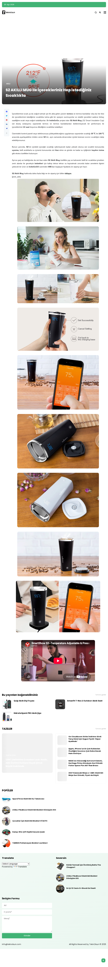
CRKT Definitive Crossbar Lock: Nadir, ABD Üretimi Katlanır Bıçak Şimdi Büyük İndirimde (27, 763)
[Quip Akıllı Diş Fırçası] (7, 704)
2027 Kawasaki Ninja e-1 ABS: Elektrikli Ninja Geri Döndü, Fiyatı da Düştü (85, 774)
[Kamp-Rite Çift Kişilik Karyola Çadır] (6, 832)
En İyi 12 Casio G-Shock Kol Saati (81, 888)
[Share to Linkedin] (6, 124)
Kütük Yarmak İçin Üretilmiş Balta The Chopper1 (83, 866)
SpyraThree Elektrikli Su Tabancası (87, 4)
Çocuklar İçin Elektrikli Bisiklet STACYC (29, 821)
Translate (22, 866)
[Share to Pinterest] (6, 120)
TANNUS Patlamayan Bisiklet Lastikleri (30, 843)
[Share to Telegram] (6, 128)
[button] (6, 133)
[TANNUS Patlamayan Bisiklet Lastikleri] (6, 843)
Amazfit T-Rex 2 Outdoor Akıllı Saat (84, 700)
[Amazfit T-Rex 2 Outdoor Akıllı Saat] (60, 704)
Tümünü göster (100, 695)
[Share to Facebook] (6, 111)
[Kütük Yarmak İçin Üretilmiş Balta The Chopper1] (60, 866)
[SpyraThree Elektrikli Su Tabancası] (69, 4)
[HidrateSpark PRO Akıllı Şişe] (7, 717)
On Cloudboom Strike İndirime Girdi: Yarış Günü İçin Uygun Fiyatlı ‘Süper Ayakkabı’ (85, 738)
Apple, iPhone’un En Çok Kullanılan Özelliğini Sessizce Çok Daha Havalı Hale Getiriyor (84, 751)
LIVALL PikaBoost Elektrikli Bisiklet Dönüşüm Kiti (34, 810)
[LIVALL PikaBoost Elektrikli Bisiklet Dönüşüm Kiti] (6, 810)
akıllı (8, 84)
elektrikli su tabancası (58, 5)
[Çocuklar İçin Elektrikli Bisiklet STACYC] (6, 821)
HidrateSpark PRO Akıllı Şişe (27, 713)
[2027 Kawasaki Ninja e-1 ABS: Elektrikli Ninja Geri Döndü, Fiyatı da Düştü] (62, 776)
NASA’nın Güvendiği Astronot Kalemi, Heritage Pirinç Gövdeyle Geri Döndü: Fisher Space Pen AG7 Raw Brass (85, 763)
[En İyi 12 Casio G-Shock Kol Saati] (60, 888)
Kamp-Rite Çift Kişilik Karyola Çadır (28, 832)
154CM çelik (11, 755)
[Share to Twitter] (6, 116)
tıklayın (68, 173)
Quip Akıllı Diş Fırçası (24, 700)
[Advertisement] (54, 37)
